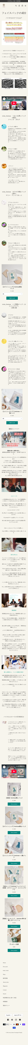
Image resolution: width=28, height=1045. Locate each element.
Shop (4, 974)
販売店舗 (5, 978)
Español (8, 1015)
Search (4, 993)
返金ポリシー (6, 1005)
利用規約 (5, 1001)
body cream (6, 970)
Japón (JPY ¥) (17, 1015)
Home (4, 962)
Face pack (5, 966)
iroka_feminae (11, 1032)
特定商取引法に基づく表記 (9, 997)
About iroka (6, 982)
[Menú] (25, 5)
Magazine (5, 986)
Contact (5, 990)
